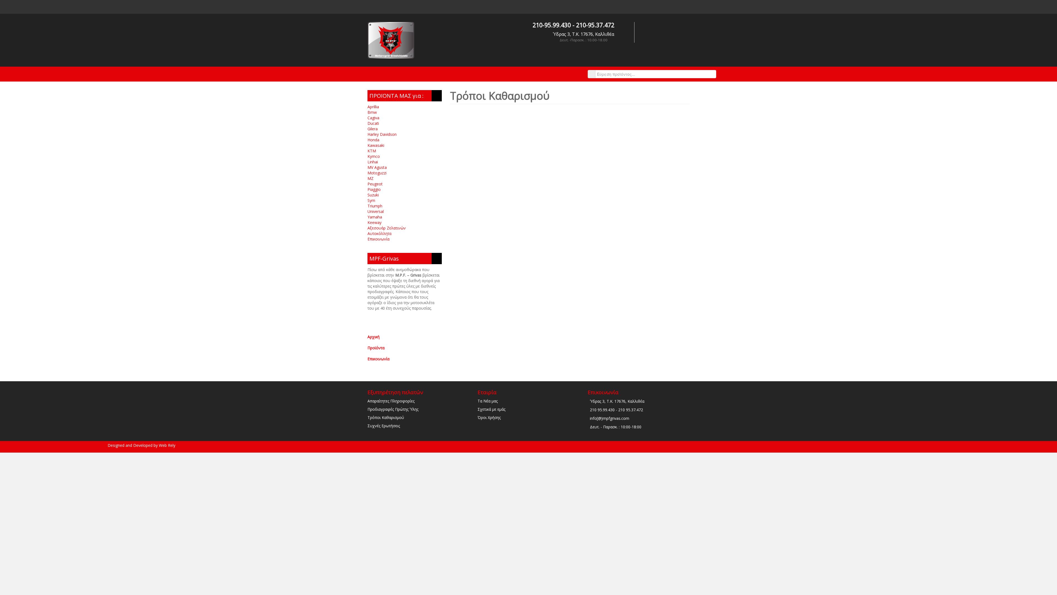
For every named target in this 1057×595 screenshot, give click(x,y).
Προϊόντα (376, 347)
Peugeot (375, 183)
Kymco (373, 156)
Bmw (372, 112)
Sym (371, 200)
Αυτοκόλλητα (379, 233)
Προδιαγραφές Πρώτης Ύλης (392, 409)
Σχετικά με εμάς (491, 409)
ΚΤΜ (371, 150)
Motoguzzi (376, 172)
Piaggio (374, 189)
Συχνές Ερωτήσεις (383, 425)
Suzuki (373, 195)
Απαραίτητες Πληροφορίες (391, 401)
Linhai (372, 161)
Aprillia (373, 106)
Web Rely (167, 445)
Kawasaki (375, 145)
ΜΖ (370, 178)
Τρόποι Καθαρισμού (385, 417)
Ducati (373, 123)
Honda (373, 139)
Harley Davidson (382, 134)
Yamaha (374, 217)
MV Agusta (377, 167)
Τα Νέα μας (488, 401)
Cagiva (373, 117)
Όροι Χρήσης (489, 417)
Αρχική (373, 336)
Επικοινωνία (378, 239)
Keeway (374, 222)
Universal (375, 211)
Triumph (374, 206)
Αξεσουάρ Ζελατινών (386, 228)
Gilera (372, 128)
